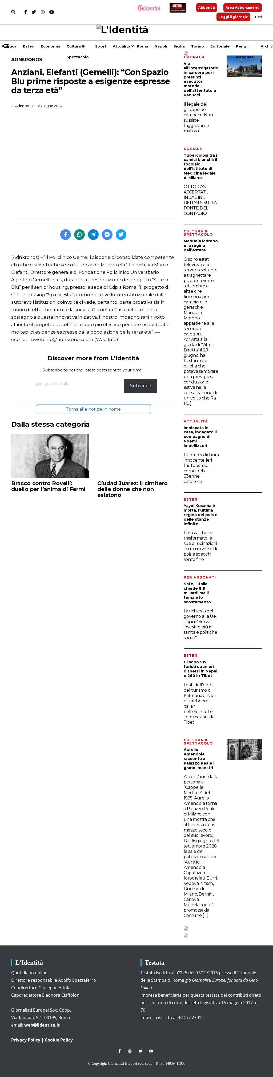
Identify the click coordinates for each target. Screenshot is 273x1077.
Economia (50, 46)
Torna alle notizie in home (93, 409)
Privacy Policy (25, 1040)
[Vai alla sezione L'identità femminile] (147, 8)
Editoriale (220, 46)
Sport (100, 46)
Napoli (161, 46)
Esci (258, 17)
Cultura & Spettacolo (78, 48)
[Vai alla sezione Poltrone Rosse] (176, 8)
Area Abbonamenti (243, 8)
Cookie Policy (59, 1040)
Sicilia (179, 46)
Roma (142, 46)
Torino (197, 46)
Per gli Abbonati (245, 48)
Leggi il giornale (233, 17)
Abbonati (206, 8)
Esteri (28, 46)
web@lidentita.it (42, 1025)
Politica (9, 46)
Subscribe (140, 385)
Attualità (121, 46)
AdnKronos (26, 59)
